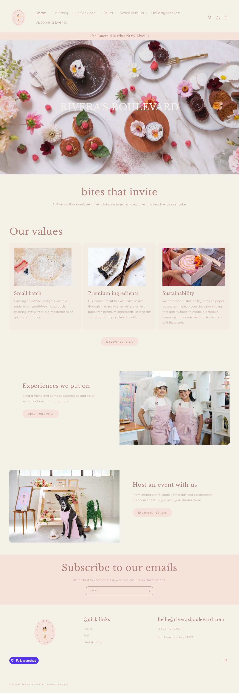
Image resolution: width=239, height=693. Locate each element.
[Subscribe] (149, 590)
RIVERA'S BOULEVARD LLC (32, 684)
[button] (85, 13)
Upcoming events (40, 413)
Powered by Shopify (57, 684)
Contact (88, 629)
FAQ (86, 635)
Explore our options (152, 512)
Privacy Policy (92, 642)
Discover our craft (119, 341)
